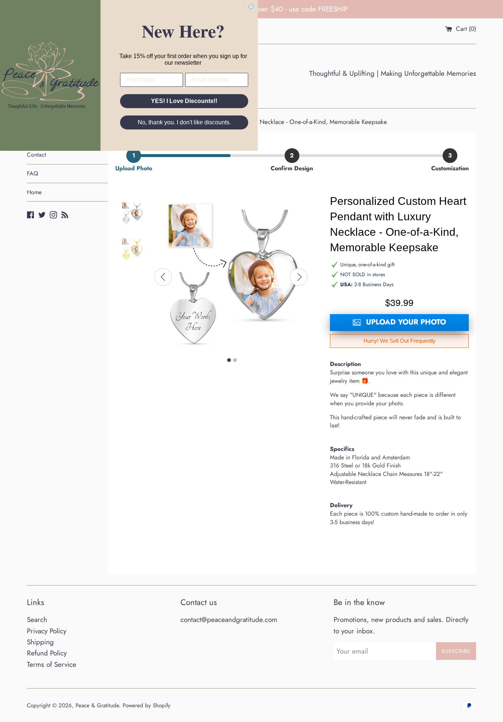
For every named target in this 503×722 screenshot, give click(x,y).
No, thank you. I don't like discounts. (184, 122)
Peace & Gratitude (97, 705)
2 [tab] (235, 360)
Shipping (40, 642)
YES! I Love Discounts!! (184, 101)
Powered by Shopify (146, 705)
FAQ (32, 173)
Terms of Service (51, 664)
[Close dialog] (251, 6)
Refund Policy (47, 653)
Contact (36, 154)
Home (34, 192)
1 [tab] (229, 360)
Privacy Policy (46, 631)
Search (37, 620)
